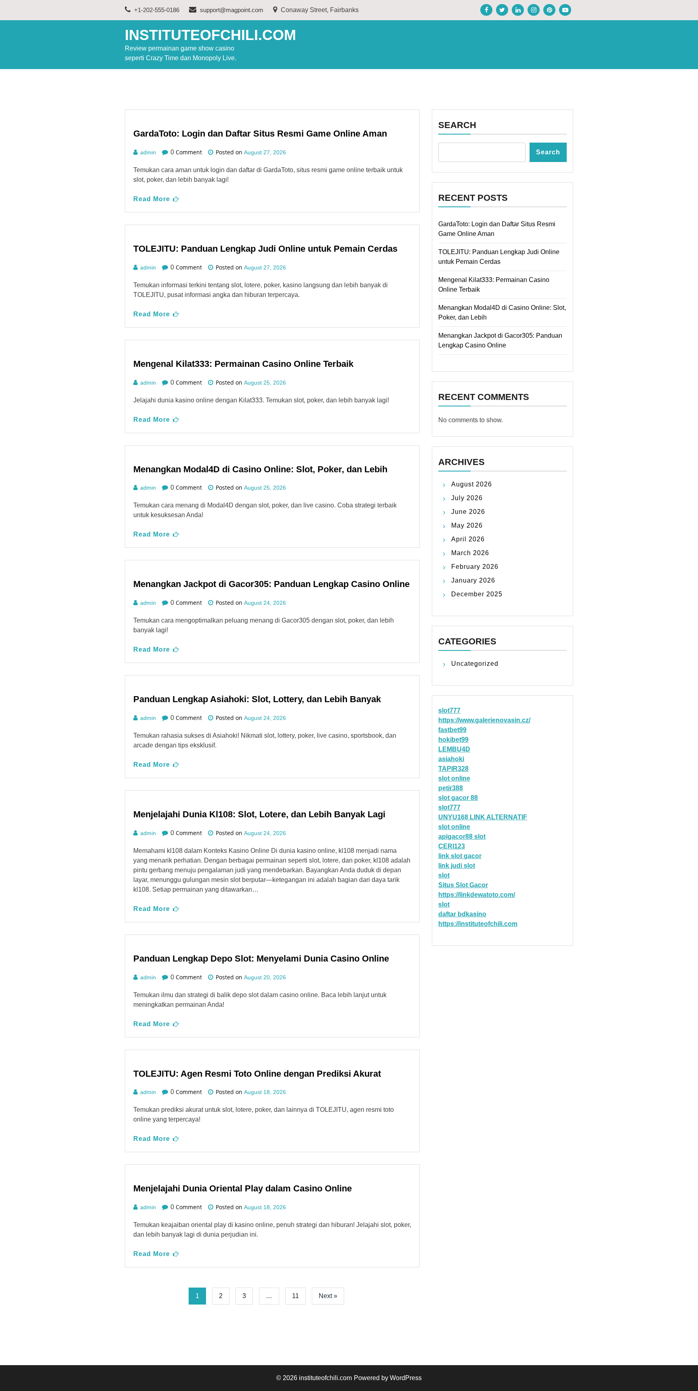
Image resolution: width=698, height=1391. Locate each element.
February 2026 (474, 566)
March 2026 (470, 552)
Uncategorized (474, 663)
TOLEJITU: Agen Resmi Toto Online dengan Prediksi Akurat (257, 1074)
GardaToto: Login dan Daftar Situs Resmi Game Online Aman (260, 133)
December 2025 (476, 594)
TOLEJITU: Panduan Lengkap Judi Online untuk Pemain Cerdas (265, 249)
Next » (328, 1295)
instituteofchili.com (210, 35)
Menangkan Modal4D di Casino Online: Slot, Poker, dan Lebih (260, 469)
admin (148, 152)
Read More (151, 199)
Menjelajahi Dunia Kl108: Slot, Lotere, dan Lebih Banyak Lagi (259, 814)
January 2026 (473, 580)
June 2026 (468, 511)
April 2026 (468, 539)
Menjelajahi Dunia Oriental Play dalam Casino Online (242, 1188)
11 (295, 1295)
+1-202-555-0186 (155, 9)
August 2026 (471, 484)
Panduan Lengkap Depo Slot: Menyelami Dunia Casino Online (261, 958)
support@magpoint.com (231, 9)
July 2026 (467, 498)
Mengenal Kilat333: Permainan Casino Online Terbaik (243, 364)
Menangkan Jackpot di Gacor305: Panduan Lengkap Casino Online (271, 584)
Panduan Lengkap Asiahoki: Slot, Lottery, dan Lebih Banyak (257, 699)
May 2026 (467, 525)
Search (457, 125)
